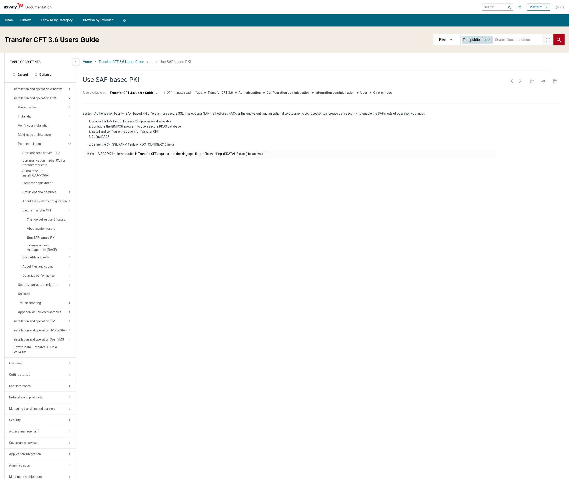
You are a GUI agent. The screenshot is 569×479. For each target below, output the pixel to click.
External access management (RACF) (42, 248)
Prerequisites (27, 107)
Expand (23, 74)
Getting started (19, 374)
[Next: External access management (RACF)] (520, 80)
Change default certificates (46, 219)
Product (447, 39)
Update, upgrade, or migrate (37, 284)
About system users (41, 228)
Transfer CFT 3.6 (220, 92)
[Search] (509, 7)
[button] (125, 20)
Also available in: (94, 92)
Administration (19, 465)
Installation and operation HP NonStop (40, 330)
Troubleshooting (29, 303)
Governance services (23, 442)
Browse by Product (98, 20)
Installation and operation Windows (38, 89)
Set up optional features (39, 192)
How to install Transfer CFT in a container (35, 349)
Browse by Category (57, 20)
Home (8, 20)
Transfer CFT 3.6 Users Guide (121, 62)
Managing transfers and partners (32, 408)
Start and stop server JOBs (41, 153)
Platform (536, 7)
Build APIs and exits (36, 257)
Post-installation (29, 144)
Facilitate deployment (37, 183)
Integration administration (335, 92)
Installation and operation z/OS (35, 98)
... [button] (152, 62)
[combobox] (501, 39)
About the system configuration (44, 201)
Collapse (45, 74)
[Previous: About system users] (511, 80)
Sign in (560, 7)
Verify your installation (33, 125)
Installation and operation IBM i (35, 321)
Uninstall (24, 294)
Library (25, 20)
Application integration (25, 454)
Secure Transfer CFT (37, 210)
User (363, 92)
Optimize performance (38, 275)
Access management (24, 431)
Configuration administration (288, 92)
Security (15, 420)
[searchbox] (497, 7)
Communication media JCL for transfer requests (43, 163)
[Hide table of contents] (75, 62)
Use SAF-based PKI (41, 238)
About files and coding (38, 266)
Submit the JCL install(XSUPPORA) (35, 173)
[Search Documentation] (559, 39)
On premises (382, 92)
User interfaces (20, 386)
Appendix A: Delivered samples (39, 312)
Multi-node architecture (34, 134)
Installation (25, 116)
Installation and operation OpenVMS (39, 339)
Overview (15, 363)
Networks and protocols (25, 397)
